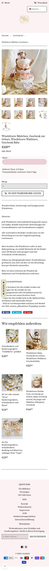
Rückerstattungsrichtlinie (25, 516)
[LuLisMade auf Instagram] (26, 547)
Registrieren (38, 536)
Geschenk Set (18, 36)
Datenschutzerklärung (24, 519)
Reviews (3, 288)
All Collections (24, 495)
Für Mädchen (24, 489)
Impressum (24, 510)
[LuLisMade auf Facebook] (22, 547)
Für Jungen (24, 492)
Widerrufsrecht (24, 507)
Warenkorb (42, 3)
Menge (4, 182)
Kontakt (24, 504)
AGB (24, 513)
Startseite (5, 36)
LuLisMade (25, 554)
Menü (7, 3)
